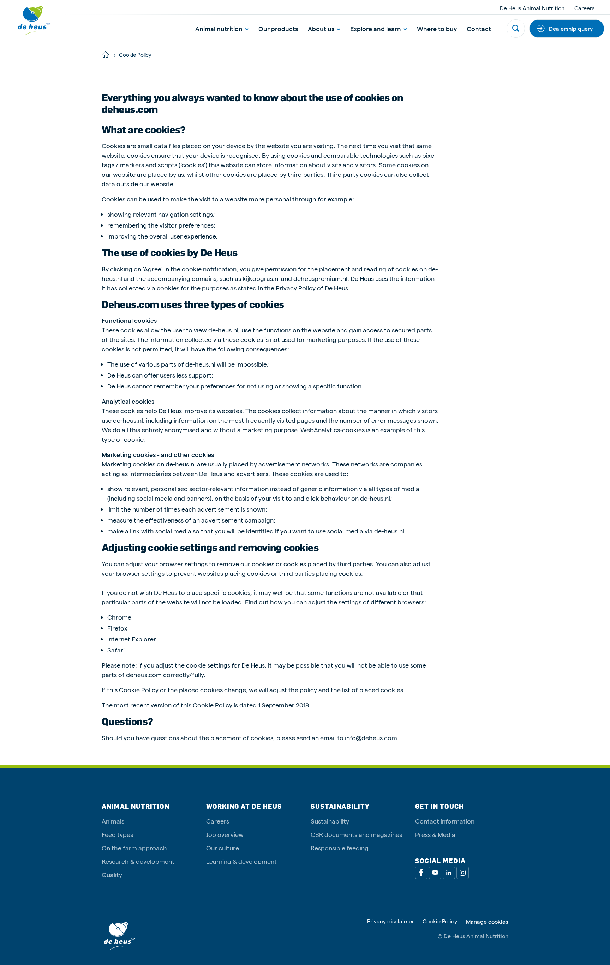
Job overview (225, 834)
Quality (112, 874)
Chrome (119, 617)
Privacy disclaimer (390, 921)
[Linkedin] (449, 873)
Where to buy (437, 28)
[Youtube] (435, 873)
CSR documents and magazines (356, 834)
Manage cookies (487, 921)
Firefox (117, 628)
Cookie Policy (440, 921)
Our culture (222, 847)
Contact (479, 28)
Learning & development (241, 861)
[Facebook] (421, 873)
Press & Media (435, 834)
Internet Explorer (131, 639)
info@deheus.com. (372, 737)
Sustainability (330, 821)
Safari (116, 649)
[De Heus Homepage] (29, 21)
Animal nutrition (219, 28)
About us (321, 28)
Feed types (117, 834)
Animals (113, 821)
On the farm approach (134, 847)
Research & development (138, 861)
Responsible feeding (340, 847)
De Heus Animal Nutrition (532, 8)
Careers (584, 8)
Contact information (444, 821)
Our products (278, 28)
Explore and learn (375, 28)
